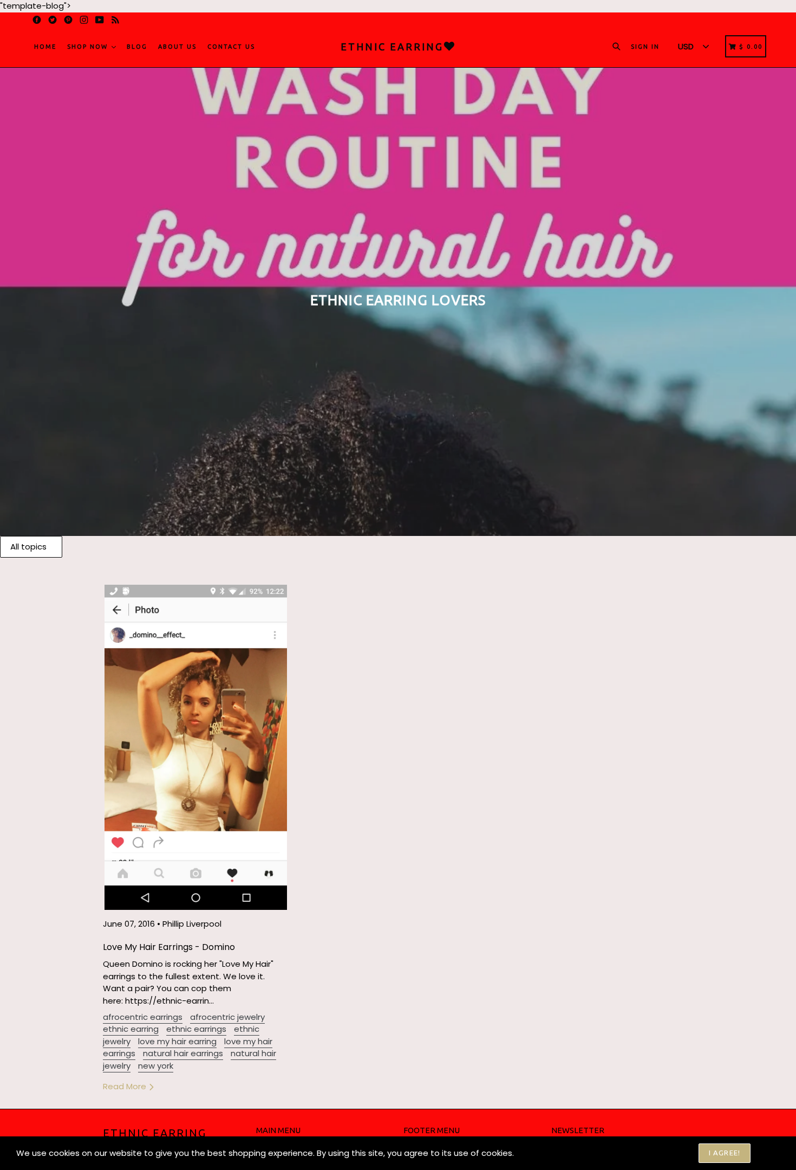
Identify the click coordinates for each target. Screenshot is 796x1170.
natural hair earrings (183, 1053)
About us (177, 46)
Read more (125, 1086)
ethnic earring (131, 1029)
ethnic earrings (196, 1029)
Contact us (231, 46)
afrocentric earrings (142, 1017)
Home (45, 46)
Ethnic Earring (154, 1133)
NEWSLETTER (577, 1130)
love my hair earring (177, 1041)
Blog (137, 46)
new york (155, 1065)
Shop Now (88, 46)
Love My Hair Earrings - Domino (169, 947)
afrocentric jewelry (227, 1017)
